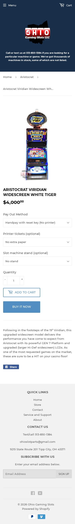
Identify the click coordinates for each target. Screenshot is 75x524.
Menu (12, 5)
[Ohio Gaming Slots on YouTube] (40, 493)
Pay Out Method (15, 214)
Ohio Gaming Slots (41, 504)
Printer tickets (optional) (21, 234)
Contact (37, 409)
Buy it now (21, 307)
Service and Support (37, 414)
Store (37, 404)
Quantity (9, 272)
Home (7, 77)
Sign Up (64, 474)
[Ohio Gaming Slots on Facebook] (33, 493)
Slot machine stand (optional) (25, 253)
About (37, 419)
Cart (68, 5)
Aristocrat (27, 77)
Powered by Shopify (36, 508)
